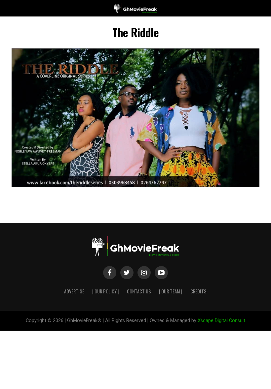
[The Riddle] (135, 185)
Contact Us (139, 291)
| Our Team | (170, 291)
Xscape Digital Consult (221, 320)
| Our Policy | (105, 291)
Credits (198, 291)
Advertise (74, 291)
